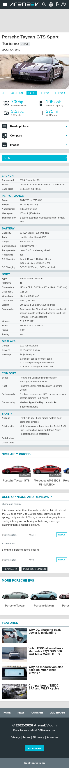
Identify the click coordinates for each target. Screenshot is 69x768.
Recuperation (9, 250)
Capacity (6, 233)
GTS (31, 93)
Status (5, 184)
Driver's (6, 350)
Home (7, 712)
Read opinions (19, 126)
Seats (5, 378)
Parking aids (8, 394)
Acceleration (8, 209)
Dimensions (8, 287)
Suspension (8, 309)
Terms (26, 737)
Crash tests (8, 442)
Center (5, 345)
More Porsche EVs (18, 580)
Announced (8, 180)
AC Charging (8, 259)
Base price (7, 189)
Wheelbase (7, 296)
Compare (16, 135)
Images (14, 144)
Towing (5, 334)
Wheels (6, 321)
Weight (5, 305)
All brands (58, 712)
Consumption (9, 246)
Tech (4, 237)
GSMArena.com (47, 730)
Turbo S (60, 93)
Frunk (5, 330)
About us (53, 737)
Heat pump (7, 255)
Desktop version (34, 762)
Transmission (9, 218)
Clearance (7, 300)
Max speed (7, 213)
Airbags (6, 418)
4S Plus (17, 93)
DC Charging (8, 267)
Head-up (6, 354)
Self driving (8, 438)
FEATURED (10, 623)
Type (4, 278)
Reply (61, 534)
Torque (5, 204)
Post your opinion (34, 569)
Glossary (38, 737)
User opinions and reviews (26, 497)
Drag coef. (7, 292)
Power (5, 200)
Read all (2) (10, 569)
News (21, 712)
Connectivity (8, 402)
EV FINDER (35, 748)
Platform (6, 283)
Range (5, 241)
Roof (4, 386)
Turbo (45, 93)
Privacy (15, 737)
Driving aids (8, 426)
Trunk (5, 325)
